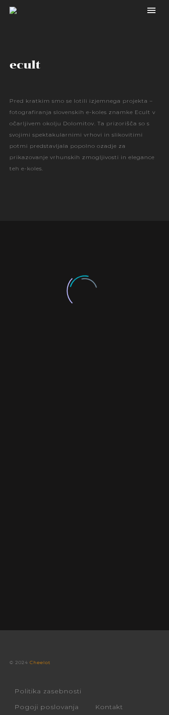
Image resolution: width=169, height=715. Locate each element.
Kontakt (109, 707)
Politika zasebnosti (48, 691)
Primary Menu (151, 10)
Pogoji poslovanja (46, 707)
